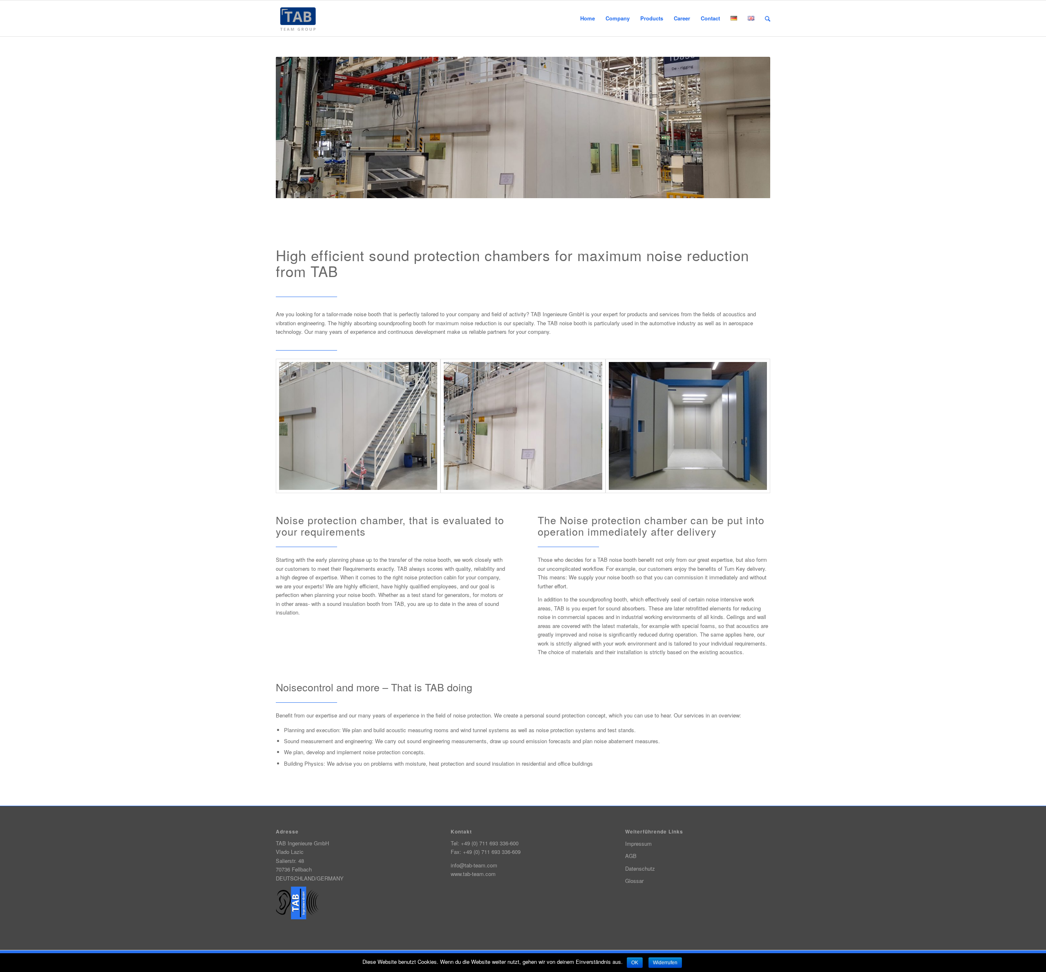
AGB (631, 856)
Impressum (638, 843)
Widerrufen (665, 962)
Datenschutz (640, 868)
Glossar (634, 881)
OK (634, 962)
